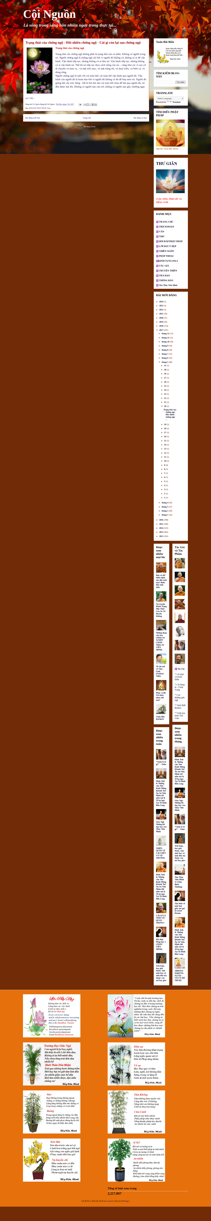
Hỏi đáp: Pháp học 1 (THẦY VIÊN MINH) (161, 944)
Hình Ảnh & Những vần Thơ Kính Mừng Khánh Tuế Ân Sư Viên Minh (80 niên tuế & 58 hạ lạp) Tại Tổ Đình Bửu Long (161, 887)
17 (165, 432)
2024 (161, 302)
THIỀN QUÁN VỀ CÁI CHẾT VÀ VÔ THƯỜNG (161, 853)
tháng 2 (165, 511)
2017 (161, 330)
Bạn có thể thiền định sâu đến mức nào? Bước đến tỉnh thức (161, 581)
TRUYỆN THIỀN (168, 270)
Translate (177, 102)
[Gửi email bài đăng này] (84, 104)
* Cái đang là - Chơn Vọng (180, 687)
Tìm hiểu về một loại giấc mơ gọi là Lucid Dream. (180, 908)
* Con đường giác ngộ (180, 697)
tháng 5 (165, 362)
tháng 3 (165, 507)
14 (165, 445)
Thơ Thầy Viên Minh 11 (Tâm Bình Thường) (179, 882)
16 (165, 436)
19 (165, 424)
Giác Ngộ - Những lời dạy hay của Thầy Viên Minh (161, 827)
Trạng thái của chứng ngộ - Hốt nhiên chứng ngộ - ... (169, 414)
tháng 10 (166, 342)
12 (165, 453)
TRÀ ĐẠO (164, 275)
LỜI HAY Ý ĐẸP (167, 246)
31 (165, 366)
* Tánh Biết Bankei (180, 706)
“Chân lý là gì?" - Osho (161, 763)
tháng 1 (165, 515)
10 (165, 461)
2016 (161, 520)
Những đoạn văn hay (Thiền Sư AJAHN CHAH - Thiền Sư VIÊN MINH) (161, 641)
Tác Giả (181, 668)
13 (165, 449)
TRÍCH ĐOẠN (166, 226)
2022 (161, 310)
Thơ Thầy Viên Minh (168, 285)
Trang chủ (87, 118)
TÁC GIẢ (164, 266)
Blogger (126, 1201)
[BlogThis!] (87, 104)
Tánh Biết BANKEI (160, 718)
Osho (49, 108)
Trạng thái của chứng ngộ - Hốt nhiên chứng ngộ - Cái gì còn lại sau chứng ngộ (83, 42)
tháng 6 (165, 358)
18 (165, 428)
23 (165, 394)
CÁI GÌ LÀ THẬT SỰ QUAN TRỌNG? (161, 919)
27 (165, 378)
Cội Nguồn (49, 14)
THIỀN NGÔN (166, 251)
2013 (161, 532)
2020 (161, 318)
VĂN (161, 231)
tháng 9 (165, 346)
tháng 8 (165, 350)
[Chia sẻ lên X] (90, 104)
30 (165, 370)
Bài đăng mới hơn (32, 118)
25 (165, 386)
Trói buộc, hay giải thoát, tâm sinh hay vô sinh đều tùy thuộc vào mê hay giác (161, 973)
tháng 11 (166, 338)
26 (165, 382)
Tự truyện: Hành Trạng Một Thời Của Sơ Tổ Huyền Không (161, 610)
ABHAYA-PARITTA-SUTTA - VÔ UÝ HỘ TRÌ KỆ (180, 975)
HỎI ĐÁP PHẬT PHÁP (37, 108)
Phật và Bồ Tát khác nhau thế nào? (161, 696)
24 (165, 390)
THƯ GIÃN (166, 163)
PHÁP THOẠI (165, 256)
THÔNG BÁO (166, 280)
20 (165, 406)
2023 (161, 306)
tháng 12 (166, 333)
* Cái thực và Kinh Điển (179, 677)
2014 (161, 528)
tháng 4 (165, 503)
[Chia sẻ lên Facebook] (93, 104)
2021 (161, 314)
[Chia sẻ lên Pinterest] (95, 104)
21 (165, 402)
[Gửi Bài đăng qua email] (80, 104)
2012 (161, 536)
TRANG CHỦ (165, 222)
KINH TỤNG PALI (168, 261)
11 (165, 457)
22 (165, 398)
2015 (161, 524)
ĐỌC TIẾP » (29, 98)
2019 (161, 322)
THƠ (161, 236)
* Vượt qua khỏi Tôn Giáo (180, 715)
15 (165, 441)
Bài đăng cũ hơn (140, 118)
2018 (161, 326)
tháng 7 (165, 354)
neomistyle (110, 1201)
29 (165, 374)
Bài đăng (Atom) (89, 127)
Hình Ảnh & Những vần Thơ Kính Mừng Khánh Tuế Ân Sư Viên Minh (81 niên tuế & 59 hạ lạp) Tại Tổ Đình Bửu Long (161, 793)
